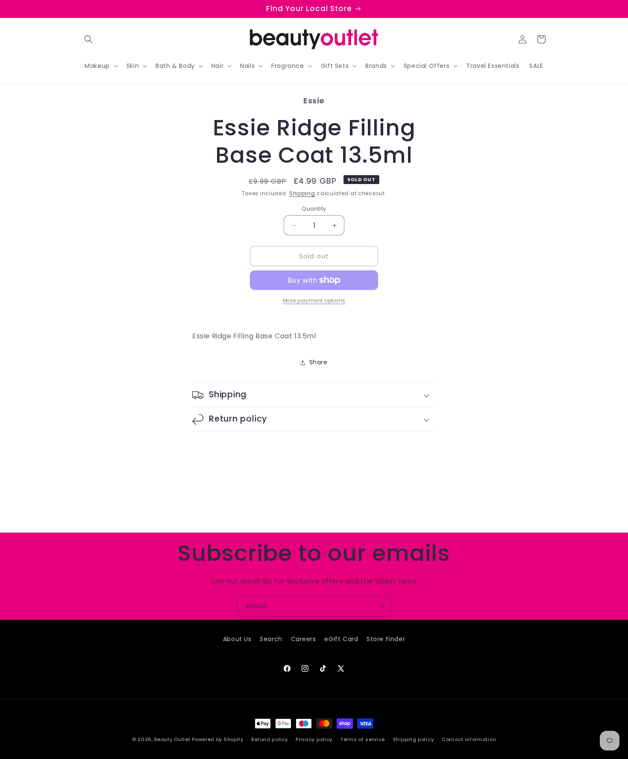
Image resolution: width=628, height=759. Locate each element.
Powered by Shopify (218, 739)
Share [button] (318, 362)
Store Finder (386, 639)
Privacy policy (314, 739)
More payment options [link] (314, 300)
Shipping (302, 193)
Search (271, 639)
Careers (303, 639)
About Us (237, 639)
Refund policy (269, 739)
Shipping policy (413, 739)
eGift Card (341, 639)
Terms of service (362, 739)
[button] (88, 39)
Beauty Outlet (172, 739)
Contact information (469, 739)
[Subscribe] (381, 606)
